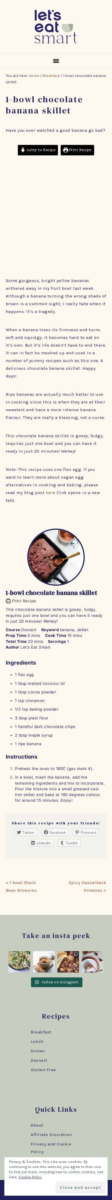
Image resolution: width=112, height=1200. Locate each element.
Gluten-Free (43, 1069)
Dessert (39, 1060)
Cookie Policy (30, 1177)
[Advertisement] (56, 218)
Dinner (38, 1050)
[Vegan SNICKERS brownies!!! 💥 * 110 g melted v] (68, 962)
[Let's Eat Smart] (56, 44)
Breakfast (41, 1032)
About (37, 1125)
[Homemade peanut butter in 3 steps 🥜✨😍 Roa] (44, 962)
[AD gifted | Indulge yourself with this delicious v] (92, 962)
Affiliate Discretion (51, 1134)
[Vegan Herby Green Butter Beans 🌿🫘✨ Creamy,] (19, 962)
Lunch (37, 1041)
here (50, 492)
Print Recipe (80, 150)
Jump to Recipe (41, 150)
